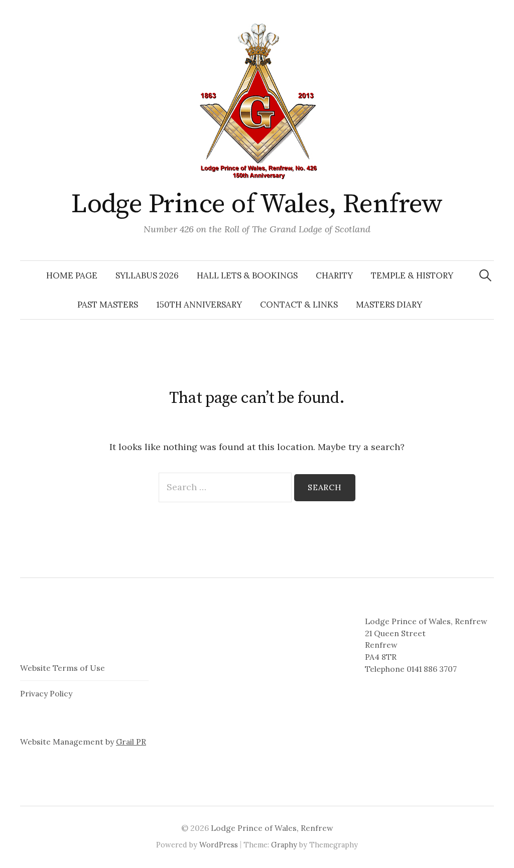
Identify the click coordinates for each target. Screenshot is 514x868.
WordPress (218, 844)
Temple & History (412, 275)
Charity (334, 275)
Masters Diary (389, 304)
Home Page (71, 275)
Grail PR (131, 742)
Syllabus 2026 (147, 275)
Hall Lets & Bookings (247, 275)
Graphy (284, 844)
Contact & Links (299, 304)
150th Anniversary (199, 304)
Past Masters (107, 304)
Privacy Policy (46, 693)
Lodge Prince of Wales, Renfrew (257, 204)
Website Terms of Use (62, 668)
